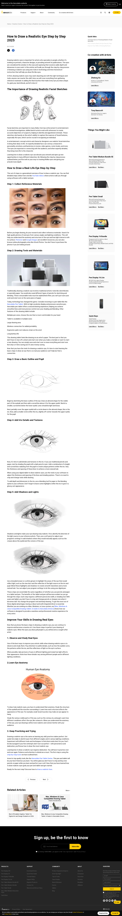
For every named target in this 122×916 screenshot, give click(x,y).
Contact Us (30, 885)
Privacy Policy (108, 898)
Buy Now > (101, 167)
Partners (80, 879)
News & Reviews (57, 882)
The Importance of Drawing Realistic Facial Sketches (100, 40)
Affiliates (80, 885)
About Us (80, 871)
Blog (53, 891)
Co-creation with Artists (66, 12)
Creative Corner (17, 24)
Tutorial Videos (31, 876)
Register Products (32, 882)
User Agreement (111, 896)
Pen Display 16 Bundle (7, 876)
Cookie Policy (8, 914)
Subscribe (75, 846)
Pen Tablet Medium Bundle (9, 885)
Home (9, 24)
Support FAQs (31, 879)
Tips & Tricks (56, 876)
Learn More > (95, 85)
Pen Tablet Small (6, 888)
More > (68, 790)
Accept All (115, 913)
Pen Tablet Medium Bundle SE (9, 882)
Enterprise (81, 873)
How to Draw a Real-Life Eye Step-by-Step (100, 43)
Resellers (80, 882)
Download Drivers (32, 871)
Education (80, 876)
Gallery (54, 888)
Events (54, 885)
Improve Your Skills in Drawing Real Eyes (99, 46)
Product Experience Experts (60, 871)
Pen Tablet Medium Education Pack (10, 891)
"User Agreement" (68, 851)
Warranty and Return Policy (34, 888)
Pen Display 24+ (5, 871)
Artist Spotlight (56, 873)
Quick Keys (4, 895)
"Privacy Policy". (81, 851)
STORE (117, 12)
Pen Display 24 (5, 873)
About (41, 12)
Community (51, 12)
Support (33, 12)
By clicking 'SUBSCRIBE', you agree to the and (62, 851)
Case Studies (56, 879)
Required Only (103, 913)
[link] (6, 12)
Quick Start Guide (32, 873)
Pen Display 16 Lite (6, 879)
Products (23, 12)
